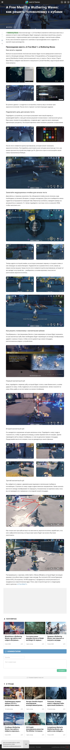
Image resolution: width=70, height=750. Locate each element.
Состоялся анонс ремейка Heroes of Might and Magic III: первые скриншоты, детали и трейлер (35, 638)
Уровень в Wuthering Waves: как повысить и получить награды (55, 638)
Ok (26, 744)
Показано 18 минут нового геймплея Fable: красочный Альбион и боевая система (55, 703)
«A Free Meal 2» (22, 584)
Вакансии (32, 747)
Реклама (38, 747)
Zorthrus (10, 27)
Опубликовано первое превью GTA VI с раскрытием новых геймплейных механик (13, 703)
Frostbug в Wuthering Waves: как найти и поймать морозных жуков (12, 729)
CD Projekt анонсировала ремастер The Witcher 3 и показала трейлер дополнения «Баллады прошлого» (35, 729)
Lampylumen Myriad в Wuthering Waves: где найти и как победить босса (55, 729)
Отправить (62, 670)
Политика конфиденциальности (12, 746)
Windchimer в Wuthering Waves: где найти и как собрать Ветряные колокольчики (13, 638)
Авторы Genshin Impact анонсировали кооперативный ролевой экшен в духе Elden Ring (35, 703)
